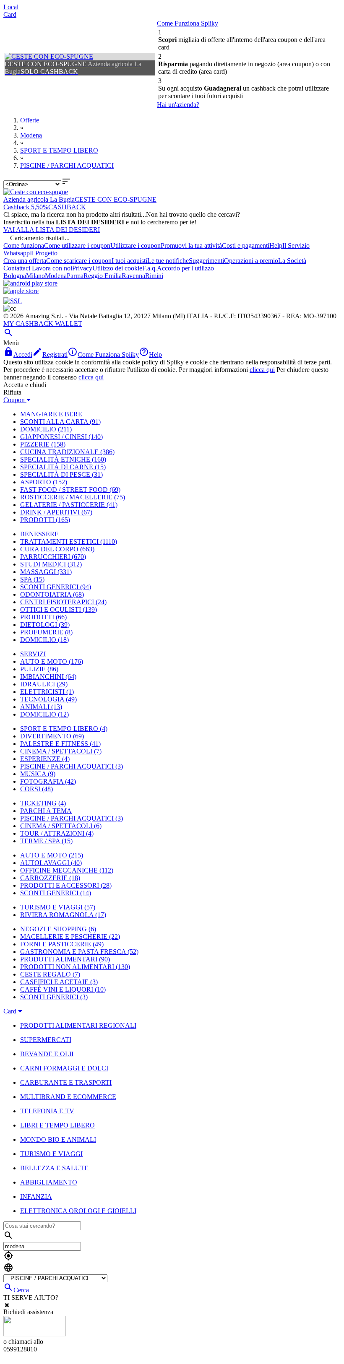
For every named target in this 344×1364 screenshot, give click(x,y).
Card (9, 14)
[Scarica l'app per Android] (30, 283)
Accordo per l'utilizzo (185, 268)
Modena (56, 275)
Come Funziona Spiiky (187, 23)
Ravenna (133, 275)
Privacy (82, 268)
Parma (75, 275)
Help (275, 245)
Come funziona (23, 245)
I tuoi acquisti (129, 260)
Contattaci (16, 268)
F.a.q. (149, 268)
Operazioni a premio (251, 260)
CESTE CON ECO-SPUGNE (115, 199)
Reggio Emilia (102, 275)
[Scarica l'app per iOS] (21, 290)
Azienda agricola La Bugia (39, 199)
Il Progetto (43, 253)
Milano (35, 275)
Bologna (14, 275)
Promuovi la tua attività (191, 245)
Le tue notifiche (168, 260)
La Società (292, 260)
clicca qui (262, 369)
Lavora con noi (52, 268)
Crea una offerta (24, 260)
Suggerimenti (206, 260)
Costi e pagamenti (245, 245)
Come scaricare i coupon (79, 260)
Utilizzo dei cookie (117, 268)
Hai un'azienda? (178, 104)
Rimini (154, 275)
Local (10, 6)
